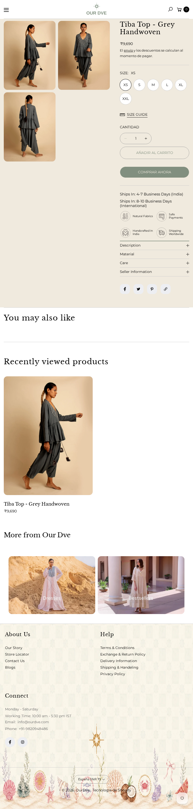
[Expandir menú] (6, 9)
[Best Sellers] (141, 585)
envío (128, 50)
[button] (170, 9)
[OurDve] (96, 8)
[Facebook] (10, 742)
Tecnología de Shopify (111, 790)
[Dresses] (52, 585)
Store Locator (17, 654)
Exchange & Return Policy (123, 654)
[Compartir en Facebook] (125, 289)
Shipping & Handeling (119, 667)
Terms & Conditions (117, 647)
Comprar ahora (154, 172)
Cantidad (129, 127)
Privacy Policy (112, 674)
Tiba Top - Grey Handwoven (36, 504)
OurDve (83, 790)
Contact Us (15, 661)
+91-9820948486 (33, 728)
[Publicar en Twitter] (138, 289)
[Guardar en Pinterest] (152, 289)
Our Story (13, 647)
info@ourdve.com (33, 722)
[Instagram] (23, 742)
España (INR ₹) (89, 779)
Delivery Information (118, 661)
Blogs (10, 667)
